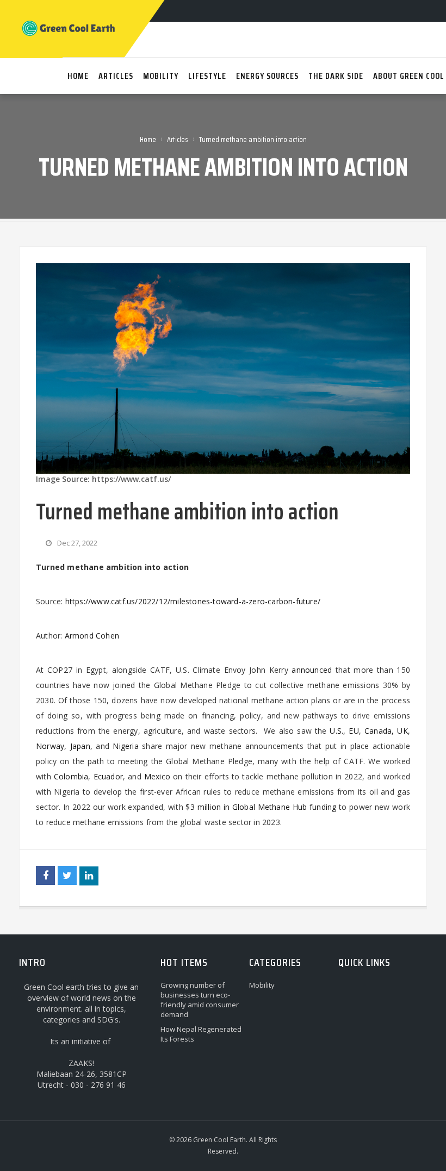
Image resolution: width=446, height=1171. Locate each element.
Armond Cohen (92, 635)
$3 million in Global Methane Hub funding (260, 807)
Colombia (71, 776)
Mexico (157, 776)
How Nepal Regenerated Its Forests (200, 1034)
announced (312, 670)
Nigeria (125, 746)
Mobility (262, 985)
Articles (177, 139)
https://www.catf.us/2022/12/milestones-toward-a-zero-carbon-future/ (192, 601)
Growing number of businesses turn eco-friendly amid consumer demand (199, 999)
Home (148, 139)
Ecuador (108, 776)
